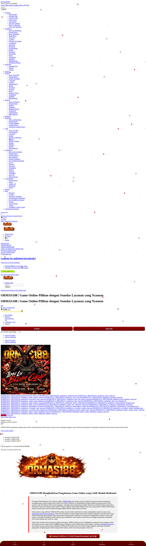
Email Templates (14, 123)
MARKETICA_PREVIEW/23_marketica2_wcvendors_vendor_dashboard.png (118, 408)
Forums (11, 202)
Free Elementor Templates (17, 198)
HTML (7, 73)
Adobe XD (12, 184)
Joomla (11, 139)
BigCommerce (13, 157)
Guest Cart (4, 213)
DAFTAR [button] (9, 415)
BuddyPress (12, 36)
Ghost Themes (13, 203)
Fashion (11, 105)
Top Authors (13, 21)
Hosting (7, 71)
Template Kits (13, 66)
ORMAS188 (5, 243)
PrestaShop (12, 168)
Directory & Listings (15, 41)
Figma (11, 182)
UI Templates (9, 178)
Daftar (73, 544)
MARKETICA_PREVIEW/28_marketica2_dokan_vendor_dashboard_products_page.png (80, 411)
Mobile (11, 50)
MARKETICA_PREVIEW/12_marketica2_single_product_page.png (23, 403)
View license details (7, 431)
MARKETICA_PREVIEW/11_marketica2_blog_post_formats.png (105, 401)
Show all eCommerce (15, 152)
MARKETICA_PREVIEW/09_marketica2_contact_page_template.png (23, 401)
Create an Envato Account (9, 216)
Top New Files (13, 18)
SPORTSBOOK (6, 245)
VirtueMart (12, 173)
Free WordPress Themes (16, 200)
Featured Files (13, 16)
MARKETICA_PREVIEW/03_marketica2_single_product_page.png (23, 397)
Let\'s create (7, 271)
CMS (6, 129)
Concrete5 (12, 134)
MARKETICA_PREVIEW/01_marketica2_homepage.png (58, 395)
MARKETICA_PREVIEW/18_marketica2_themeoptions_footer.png (23, 406)
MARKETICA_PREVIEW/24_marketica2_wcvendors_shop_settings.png (24, 410)
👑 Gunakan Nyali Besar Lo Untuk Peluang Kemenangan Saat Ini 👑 (73, 536)
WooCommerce (14, 155)
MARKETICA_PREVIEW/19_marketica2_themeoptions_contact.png (67, 406)
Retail (10, 55)
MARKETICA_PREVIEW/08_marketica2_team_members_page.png (114, 399)
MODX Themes (14, 141)
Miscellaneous (13, 61)
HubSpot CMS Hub (15, 137)
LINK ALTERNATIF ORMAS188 (12, 249)
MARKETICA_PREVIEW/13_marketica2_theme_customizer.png (66, 403)
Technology (12, 57)
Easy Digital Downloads (16, 161)
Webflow (12, 145)
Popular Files (13, 14)
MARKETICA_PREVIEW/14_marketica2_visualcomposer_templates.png (111, 403)
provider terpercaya (107, 524)
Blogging (12, 193)
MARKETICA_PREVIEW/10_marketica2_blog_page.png (65, 401)
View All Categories (15, 27)
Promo (15, 544)
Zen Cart (11, 175)
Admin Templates (14, 79)
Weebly (11, 146)
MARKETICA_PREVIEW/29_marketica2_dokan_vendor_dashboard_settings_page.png (29, 413)
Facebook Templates (15, 196)
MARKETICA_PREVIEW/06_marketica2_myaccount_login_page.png (24, 399)
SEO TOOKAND (9, 308)
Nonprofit (12, 52)
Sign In (20, 216)
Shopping (12, 107)
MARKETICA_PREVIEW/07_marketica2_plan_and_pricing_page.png (69, 399)
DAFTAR (109, 329)
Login (43, 544)
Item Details (8, 315)
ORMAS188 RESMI (7, 247)
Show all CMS (13, 130)
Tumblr (11, 205)
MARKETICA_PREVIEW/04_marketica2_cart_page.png (63, 397)
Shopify (7, 100)
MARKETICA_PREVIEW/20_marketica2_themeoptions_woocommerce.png (114, 406)
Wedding (11, 59)
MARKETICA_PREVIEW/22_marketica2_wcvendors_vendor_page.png (69, 408)
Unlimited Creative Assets (17, 207)
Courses (11, 195)
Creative (11, 39)
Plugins (11, 68)
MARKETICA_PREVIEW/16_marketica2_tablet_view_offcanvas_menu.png (64, 404)
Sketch (11, 187)
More (6, 191)
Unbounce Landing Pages (17, 127)
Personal (11, 89)
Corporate (12, 38)
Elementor (12, 46)
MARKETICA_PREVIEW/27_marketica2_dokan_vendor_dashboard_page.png (26, 411)
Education (12, 45)
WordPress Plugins (15, 63)
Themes (11, 70)
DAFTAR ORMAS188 (8, 250)
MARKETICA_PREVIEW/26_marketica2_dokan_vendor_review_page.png (120, 410)
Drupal (11, 136)
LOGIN (37, 329)
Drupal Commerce (14, 159)
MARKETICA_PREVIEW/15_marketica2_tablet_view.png (20, 404)
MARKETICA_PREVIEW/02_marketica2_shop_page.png (96, 395)
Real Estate (12, 54)
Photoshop (12, 186)
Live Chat (131, 544)
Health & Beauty (14, 109)
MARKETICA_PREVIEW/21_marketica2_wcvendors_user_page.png (23, 408)
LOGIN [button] (3, 415)
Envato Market (5, 1)
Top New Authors (14, 23)
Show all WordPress (15, 30)
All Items (8, 13)
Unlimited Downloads (12, 209)
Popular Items (13, 32)
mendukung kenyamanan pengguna (43, 513)
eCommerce (12, 43)
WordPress (8, 29)
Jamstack (7, 116)
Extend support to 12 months (15, 446)
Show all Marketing (15, 120)
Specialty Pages (14, 93)
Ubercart (11, 171)
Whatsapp (102, 544)
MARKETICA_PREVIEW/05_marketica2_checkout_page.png (102, 397)
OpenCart (12, 166)
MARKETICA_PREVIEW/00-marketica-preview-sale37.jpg (20, 395)
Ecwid (11, 162)
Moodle (11, 143)
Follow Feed (13, 20)
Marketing (8, 118)
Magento (11, 164)
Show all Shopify (14, 102)
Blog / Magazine (14, 34)
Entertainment (13, 48)
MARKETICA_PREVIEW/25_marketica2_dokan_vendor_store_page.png (72, 410)
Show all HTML (14, 75)
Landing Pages (13, 125)
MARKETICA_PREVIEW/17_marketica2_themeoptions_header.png (111, 404)
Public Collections (14, 25)
